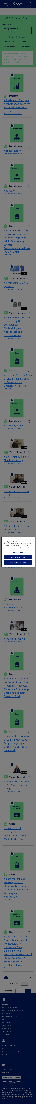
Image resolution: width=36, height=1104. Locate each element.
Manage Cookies (18, 552)
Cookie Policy (25, 547)
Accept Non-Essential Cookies (18, 557)
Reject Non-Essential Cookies (18, 562)
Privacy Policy (17, 547)
